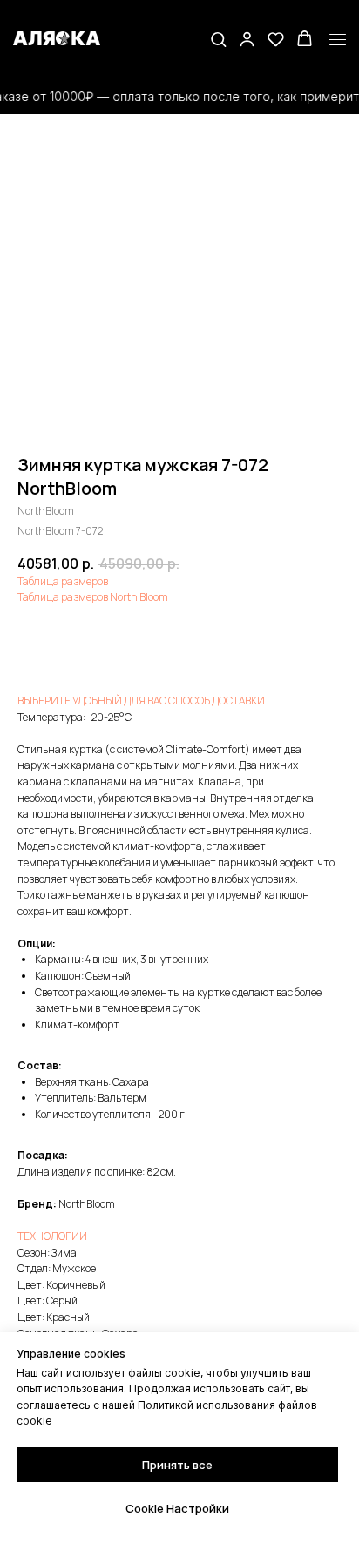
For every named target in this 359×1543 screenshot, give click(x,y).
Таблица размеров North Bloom (92, 597)
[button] (218, 38)
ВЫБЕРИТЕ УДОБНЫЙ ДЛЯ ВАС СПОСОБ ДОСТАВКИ (141, 700)
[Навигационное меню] (337, 40)
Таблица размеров (62, 581)
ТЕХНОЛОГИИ (52, 1236)
